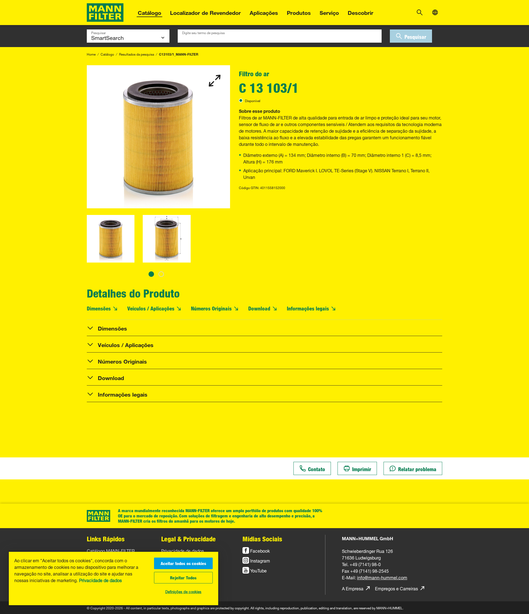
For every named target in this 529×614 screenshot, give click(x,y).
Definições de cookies (183, 591)
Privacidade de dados (100, 580)
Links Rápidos (106, 539)
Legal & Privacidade (188, 539)
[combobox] (280, 36)
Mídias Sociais (262, 539)
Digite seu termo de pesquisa (203, 32)
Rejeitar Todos (183, 577)
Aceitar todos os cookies (183, 563)
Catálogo (149, 12)
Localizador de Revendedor (205, 12)
